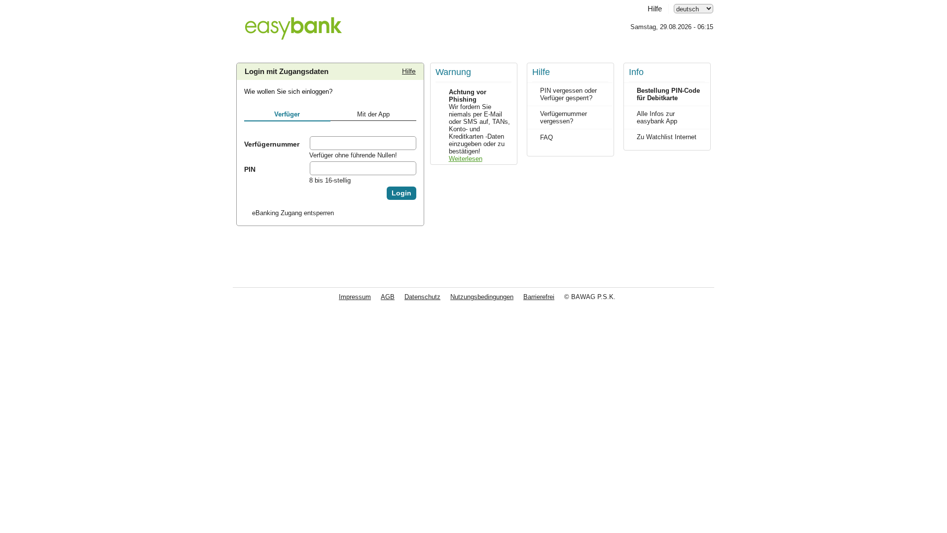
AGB (388, 297)
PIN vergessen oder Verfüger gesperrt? (568, 94)
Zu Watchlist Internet (666, 137)
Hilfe (655, 9)
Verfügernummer (271, 144)
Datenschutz (422, 297)
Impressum (355, 297)
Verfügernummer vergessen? (563, 117)
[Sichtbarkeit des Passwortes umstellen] (408, 168)
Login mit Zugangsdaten (286, 72)
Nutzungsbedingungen (481, 297)
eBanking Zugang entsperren (293, 213)
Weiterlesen (465, 158)
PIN (249, 169)
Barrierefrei (538, 297)
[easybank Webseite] (293, 22)
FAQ (546, 137)
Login (401, 193)
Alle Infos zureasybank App (657, 117)
